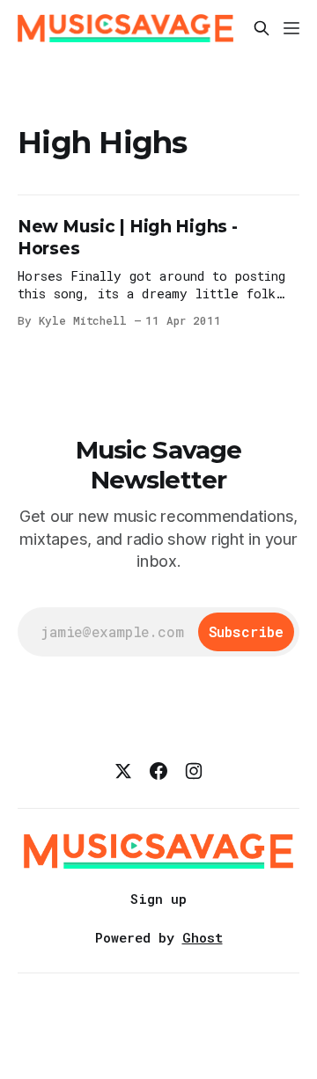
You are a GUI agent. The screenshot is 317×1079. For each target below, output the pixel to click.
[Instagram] (194, 771)
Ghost (202, 937)
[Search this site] (261, 28)
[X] (123, 771)
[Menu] (291, 28)
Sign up (158, 898)
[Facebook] (158, 771)
